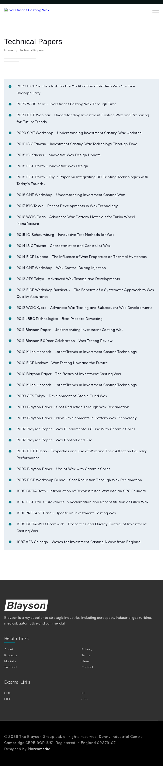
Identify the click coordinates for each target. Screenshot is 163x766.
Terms (86, 655)
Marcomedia (39, 749)
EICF (7, 699)
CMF (7, 693)
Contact (87, 667)
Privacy (87, 649)
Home (8, 50)
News (86, 661)
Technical (10, 667)
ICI (83, 693)
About (8, 649)
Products (10, 655)
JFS (84, 699)
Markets (10, 661)
